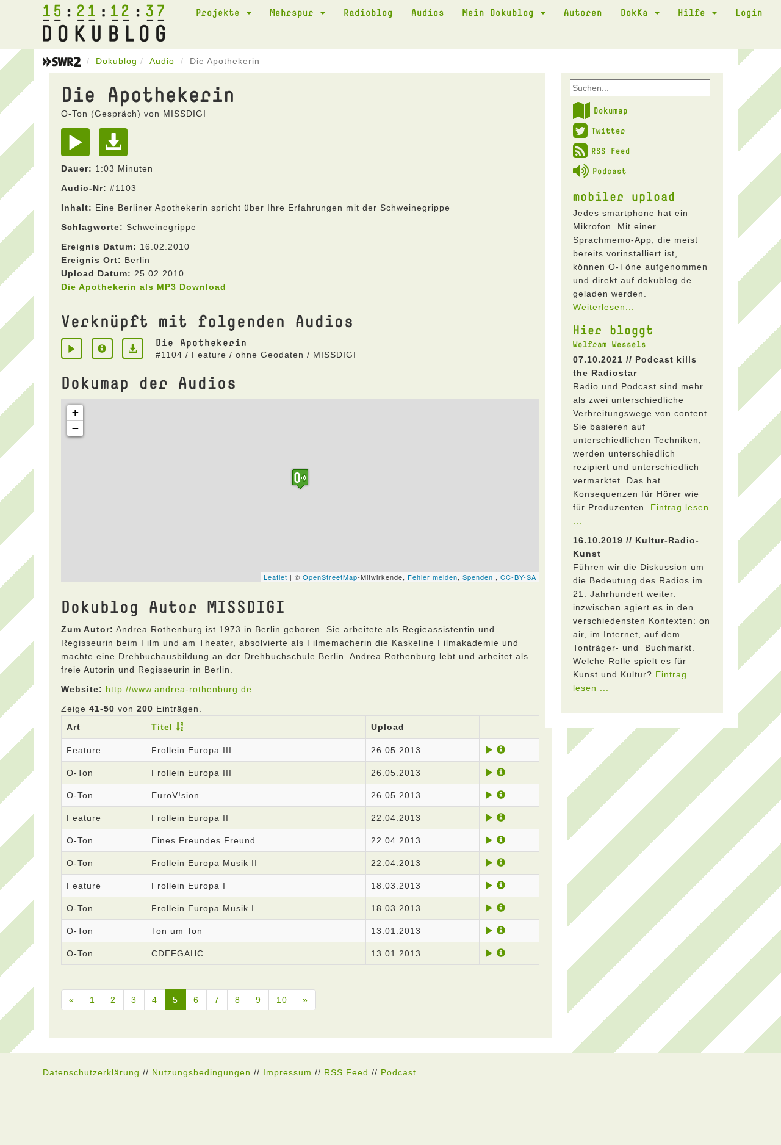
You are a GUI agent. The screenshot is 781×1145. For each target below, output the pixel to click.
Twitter (608, 130)
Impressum (287, 1072)
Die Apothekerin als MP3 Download (143, 287)
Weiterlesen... (604, 307)
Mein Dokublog (500, 12)
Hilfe (694, 12)
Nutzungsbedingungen (201, 1072)
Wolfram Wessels (609, 344)
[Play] (78, 146)
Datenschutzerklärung (91, 1072)
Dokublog (116, 61)
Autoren (583, 12)
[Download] (116, 146)
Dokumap (611, 110)
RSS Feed (610, 151)
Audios (427, 12)
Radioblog (368, 12)
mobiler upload (624, 196)
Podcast (609, 171)
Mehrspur (294, 12)
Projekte (220, 12)
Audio (162, 61)
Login (749, 12)
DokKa (637, 12)
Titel (162, 727)
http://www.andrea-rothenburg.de (179, 689)
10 (281, 1000)
